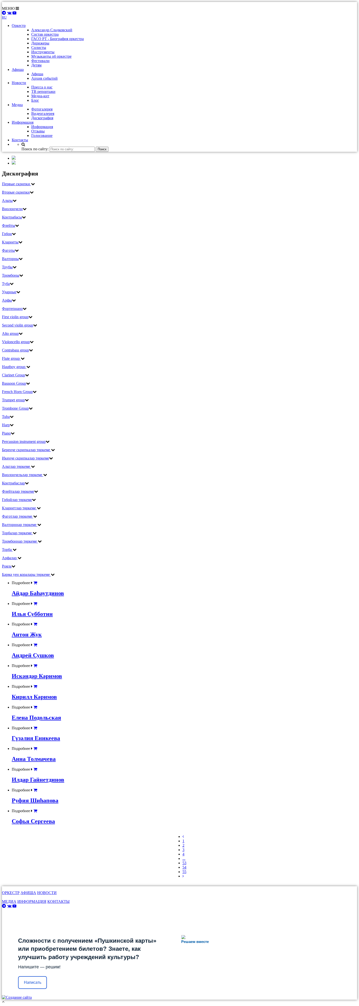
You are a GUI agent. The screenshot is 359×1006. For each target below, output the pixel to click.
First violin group (15, 317)
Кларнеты (10, 242)
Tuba (6, 417)
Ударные (9, 292)
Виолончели (12, 209)
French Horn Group (17, 392)
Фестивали (40, 61)
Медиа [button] (17, 105)
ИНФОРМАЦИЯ (31, 901)
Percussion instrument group (24, 441)
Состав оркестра (45, 34)
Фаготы (8, 250)
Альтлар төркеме (16, 466)
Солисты (38, 47)
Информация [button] (22, 122)
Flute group (11, 358)
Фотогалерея (42, 109)
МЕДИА (9, 901)
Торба (7, 549)
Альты (7, 200)
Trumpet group (13, 400)
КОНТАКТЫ (58, 901)
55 (184, 872)
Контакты (20, 140)
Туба (6, 284)
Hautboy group (14, 367)
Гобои (7, 234)
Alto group (10, 333)
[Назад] (183, 836)
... (183, 858)
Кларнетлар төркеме (19, 508)
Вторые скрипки (16, 192)
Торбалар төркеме (17, 533)
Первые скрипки (16, 184)
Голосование (42, 135)
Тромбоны (10, 275)
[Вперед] (183, 876)
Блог (35, 100)
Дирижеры (40, 43)
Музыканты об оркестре (51, 56)
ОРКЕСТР (11, 893)
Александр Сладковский (51, 30)
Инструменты (42, 52)
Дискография (42, 118)
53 (184, 863)
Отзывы (38, 131)
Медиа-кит (40, 96)
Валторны (10, 259)
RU (4, 17)
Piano (6, 433)
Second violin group (17, 325)
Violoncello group (16, 342)
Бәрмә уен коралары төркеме (26, 574)
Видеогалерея (42, 113)
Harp (6, 425)
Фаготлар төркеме (17, 516)
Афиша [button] (18, 69)
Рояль (6, 566)
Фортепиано (12, 308)
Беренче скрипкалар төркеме (26, 450)
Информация (42, 127)
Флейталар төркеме (18, 491)
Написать (32, 982)
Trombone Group (15, 408)
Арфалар (10, 558)
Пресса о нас (42, 87)
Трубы (7, 267)
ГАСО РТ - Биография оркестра (57, 39)
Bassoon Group (14, 383)
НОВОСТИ (47, 893)
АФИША (28, 893)
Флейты (8, 225)
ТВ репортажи (43, 91)
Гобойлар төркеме (17, 500)
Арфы (7, 300)
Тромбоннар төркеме (20, 541)
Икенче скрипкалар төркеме (25, 458)
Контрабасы (12, 217)
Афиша (37, 74)
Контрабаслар (13, 483)
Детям (36, 65)
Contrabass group (15, 350)
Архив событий (44, 78)
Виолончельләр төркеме (22, 475)
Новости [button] (19, 83)
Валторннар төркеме (19, 525)
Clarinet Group (13, 375)
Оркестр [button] (19, 25)
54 (184, 867)
